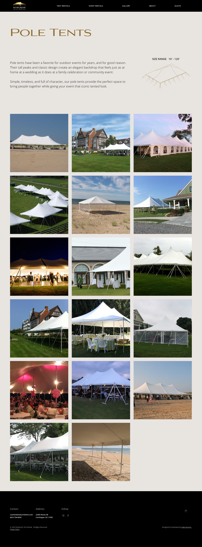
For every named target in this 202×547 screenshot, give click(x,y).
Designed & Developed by (177, 527)
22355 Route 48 (42, 515)
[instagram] (63, 515)
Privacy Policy (15, 529)
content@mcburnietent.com (21, 515)
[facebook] (68, 515)
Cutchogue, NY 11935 (44, 517)
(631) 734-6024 (15, 517)
